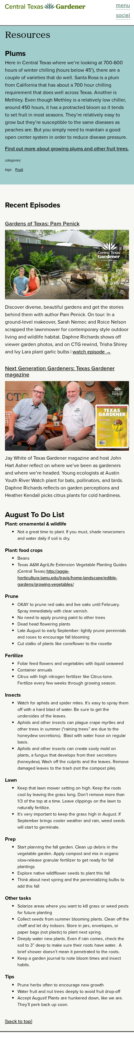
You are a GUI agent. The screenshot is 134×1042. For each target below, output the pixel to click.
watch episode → (92, 351)
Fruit (19, 169)
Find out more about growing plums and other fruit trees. (67, 148)
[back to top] (18, 1021)
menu (123, 5)
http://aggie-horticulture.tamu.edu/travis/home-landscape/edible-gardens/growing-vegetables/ (67, 578)
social (123, 15)
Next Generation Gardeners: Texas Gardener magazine (60, 371)
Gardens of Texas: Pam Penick (42, 224)
